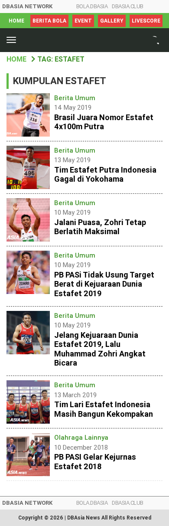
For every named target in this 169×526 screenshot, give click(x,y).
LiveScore (146, 21)
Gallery (112, 21)
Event (83, 21)
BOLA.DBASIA (92, 6)
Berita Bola (49, 21)
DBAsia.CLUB (127, 6)
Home (16, 21)
